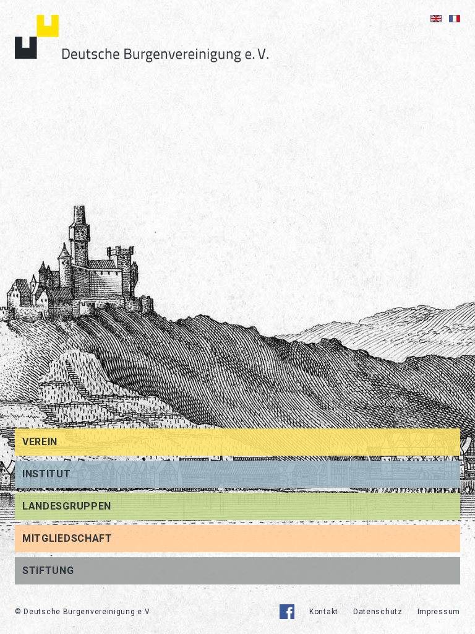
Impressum (438, 611)
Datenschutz (378, 611)
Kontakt (323, 611)
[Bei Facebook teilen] (287, 611)
